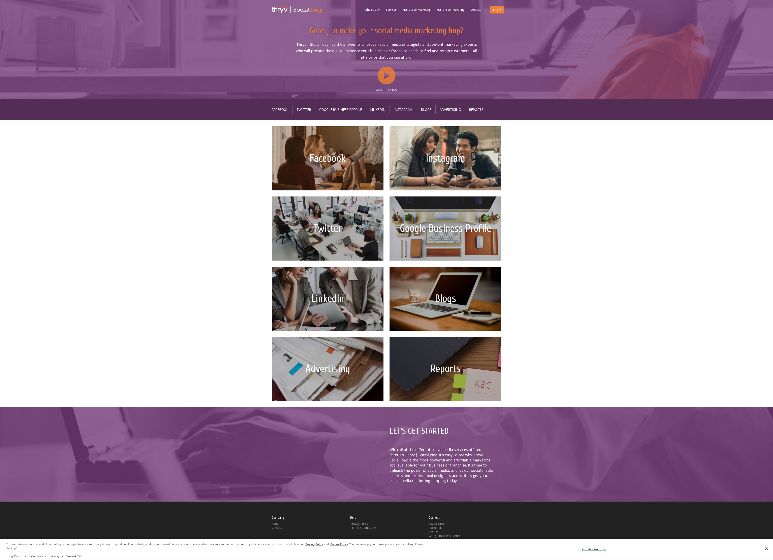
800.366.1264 (437, 524)
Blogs (426, 109)
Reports (476, 109)
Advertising (450, 109)
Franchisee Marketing (417, 9)
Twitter (304, 109)
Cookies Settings (594, 549)
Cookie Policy (339, 544)
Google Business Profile (340, 109)
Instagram (403, 109)
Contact (475, 9)
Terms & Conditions (363, 528)
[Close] (766, 548)
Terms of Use (73, 556)
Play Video (386, 75)
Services (391, 9)
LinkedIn (377, 109)
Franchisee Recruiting (450, 9)
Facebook (280, 109)
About (276, 524)
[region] (386, 549)
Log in (497, 10)
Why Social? (372, 9)
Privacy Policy (359, 524)
